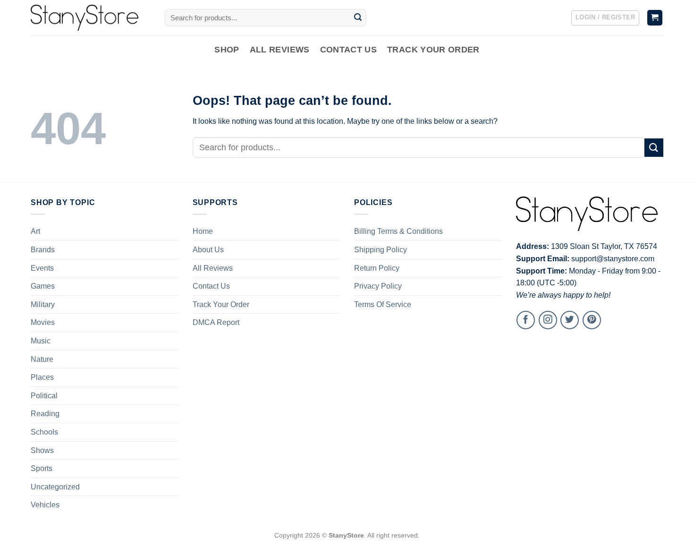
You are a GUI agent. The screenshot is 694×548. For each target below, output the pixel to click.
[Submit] (358, 18)
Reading (45, 414)
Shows (42, 450)
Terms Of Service (382, 304)
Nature (42, 359)
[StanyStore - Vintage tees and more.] (91, 17)
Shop (226, 49)
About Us (208, 250)
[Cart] (655, 18)
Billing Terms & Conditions (398, 231)
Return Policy (376, 268)
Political (44, 396)
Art (35, 231)
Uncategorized (55, 487)
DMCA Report (216, 322)
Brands (43, 250)
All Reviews (280, 49)
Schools (44, 432)
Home (203, 231)
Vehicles (45, 505)
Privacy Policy (378, 286)
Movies (43, 322)
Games (43, 286)
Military (43, 304)
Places (42, 377)
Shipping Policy (380, 250)
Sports (41, 468)
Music (41, 341)
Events (42, 268)
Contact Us (348, 49)
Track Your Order (433, 49)
